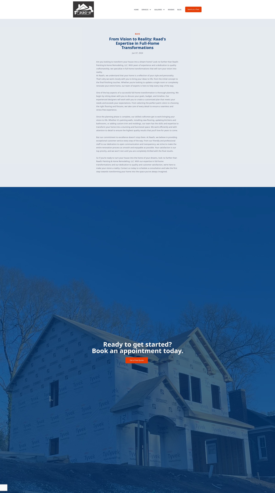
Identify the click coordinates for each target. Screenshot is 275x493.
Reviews (171, 10)
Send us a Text (193, 9)
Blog (179, 10)
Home (136, 10)
